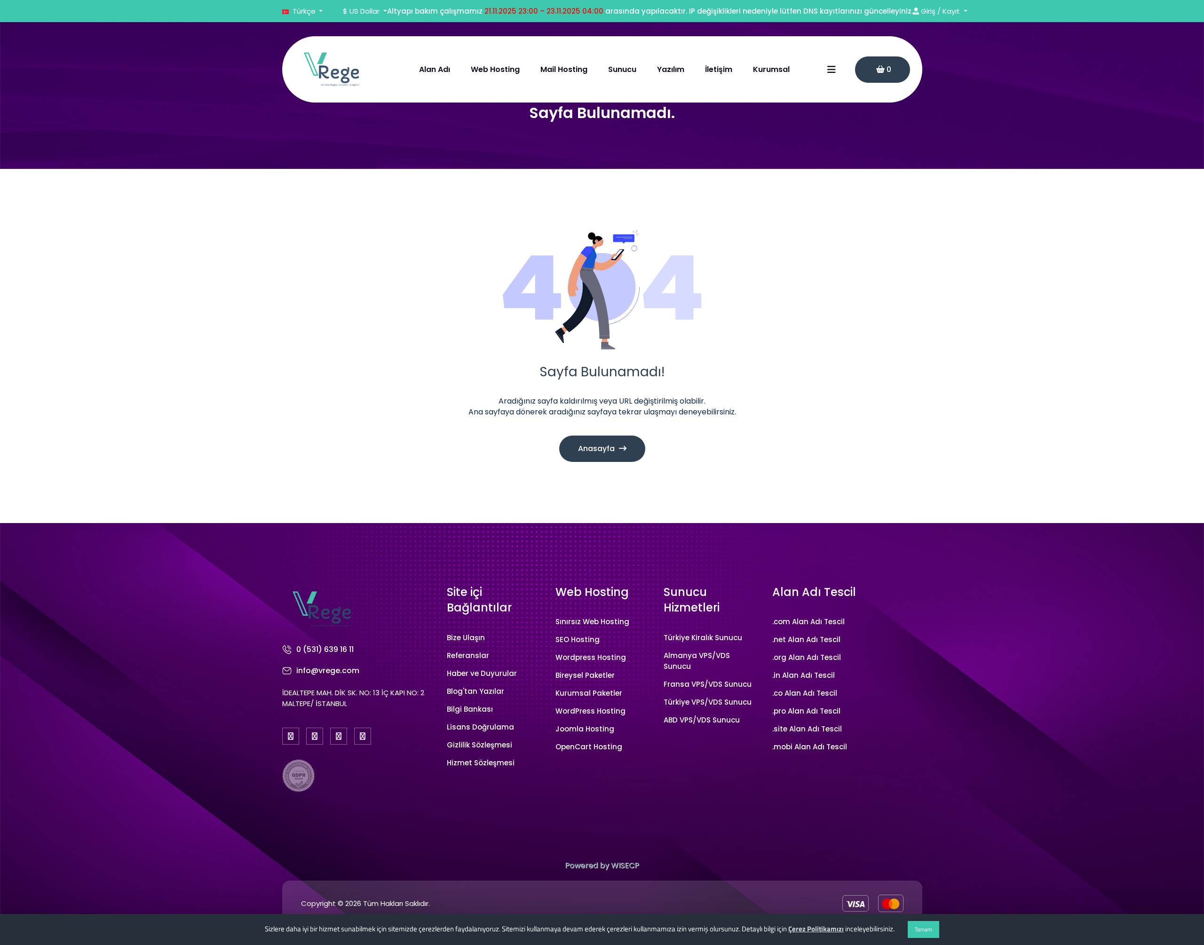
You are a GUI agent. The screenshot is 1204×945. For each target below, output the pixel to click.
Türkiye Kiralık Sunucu (703, 638)
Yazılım (670, 69)
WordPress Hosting (590, 711)
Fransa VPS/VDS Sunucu (708, 684)
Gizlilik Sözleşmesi (479, 745)
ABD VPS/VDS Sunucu (702, 720)
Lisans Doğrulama (480, 727)
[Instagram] (338, 736)
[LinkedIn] (362, 736)
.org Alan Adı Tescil (806, 657)
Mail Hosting (563, 69)
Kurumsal (771, 69)
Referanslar (468, 655)
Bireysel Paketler (585, 675)
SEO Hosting (577, 639)
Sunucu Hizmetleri (692, 600)
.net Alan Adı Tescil (806, 639)
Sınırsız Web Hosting (592, 622)
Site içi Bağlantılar (479, 600)
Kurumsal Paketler (588, 693)
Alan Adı (434, 69)
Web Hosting (495, 69)
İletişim (718, 69)
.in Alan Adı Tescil (803, 675)
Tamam (923, 929)
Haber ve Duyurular (482, 673)
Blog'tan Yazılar (475, 691)
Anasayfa (597, 448)
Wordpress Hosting (590, 657)
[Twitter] (314, 736)
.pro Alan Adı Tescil (806, 711)
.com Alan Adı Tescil (808, 622)
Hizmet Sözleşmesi (481, 763)
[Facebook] (290, 736)
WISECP (625, 865)
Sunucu (622, 69)
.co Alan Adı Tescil (804, 693)
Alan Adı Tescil (814, 592)
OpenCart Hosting (588, 747)
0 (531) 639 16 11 (325, 649)
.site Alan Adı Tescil (807, 729)
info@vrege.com (327, 670)
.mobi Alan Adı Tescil (809, 747)
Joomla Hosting (584, 729)
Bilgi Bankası (470, 709)
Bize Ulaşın (466, 638)
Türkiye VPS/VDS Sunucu (708, 702)
